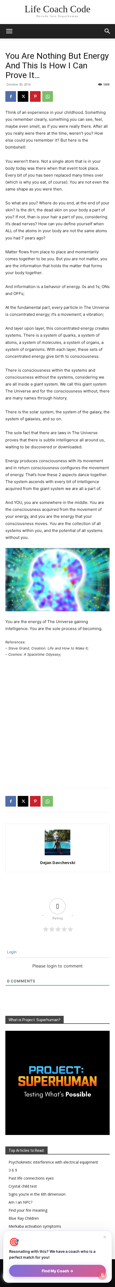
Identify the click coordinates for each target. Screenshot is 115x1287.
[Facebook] (10, 96)
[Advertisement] (57, 723)
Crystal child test (23, 1186)
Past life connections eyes (31, 1178)
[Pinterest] (35, 96)
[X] (23, 96)
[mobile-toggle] (9, 31)
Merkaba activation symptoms (35, 1226)
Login (11, 952)
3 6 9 (13, 1170)
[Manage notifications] (102, 1275)
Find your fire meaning (28, 1210)
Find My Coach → (57, 1271)
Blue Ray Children (24, 1218)
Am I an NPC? (20, 1202)
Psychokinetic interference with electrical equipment (53, 1162)
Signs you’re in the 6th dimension (37, 1194)
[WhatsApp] (47, 96)
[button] (107, 31)
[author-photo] (57, 855)
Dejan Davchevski (57, 862)
